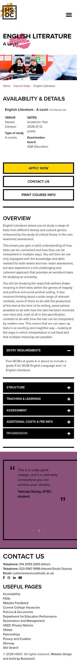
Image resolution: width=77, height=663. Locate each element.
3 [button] (45, 530)
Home (6, 86)
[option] (39, 483)
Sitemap (8, 643)
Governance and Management (24, 621)
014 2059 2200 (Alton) (34, 564)
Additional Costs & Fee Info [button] (30, 422)
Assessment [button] (17, 410)
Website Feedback (15, 603)
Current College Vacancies (21, 607)
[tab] (38, 350)
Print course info (39, 195)
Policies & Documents (18, 612)
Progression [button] (17, 433)
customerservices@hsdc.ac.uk (33, 573)
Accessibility (11, 594)
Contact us (38, 181)
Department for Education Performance (30, 617)
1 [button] (33, 530)
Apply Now (38, 168)
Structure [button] (16, 387)
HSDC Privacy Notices (18, 625)
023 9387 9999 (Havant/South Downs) (45, 569)
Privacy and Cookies (17, 639)
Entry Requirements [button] (24, 350)
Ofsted (7, 630)
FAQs (6, 598)
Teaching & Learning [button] (24, 399)
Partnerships (11, 634)
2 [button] (39, 530)
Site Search (11, 648)
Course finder (22, 86)
